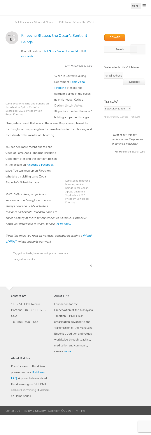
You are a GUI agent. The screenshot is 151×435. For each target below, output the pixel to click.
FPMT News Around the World (76, 22)
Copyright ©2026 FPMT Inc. (66, 411)
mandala (63, 253)
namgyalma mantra (24, 259)
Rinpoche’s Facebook (40, 165)
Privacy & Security (34, 411)
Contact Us (13, 411)
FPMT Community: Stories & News (33, 22)
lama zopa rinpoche (45, 253)
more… (68, 351)
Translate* (111, 101)
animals (27, 253)
